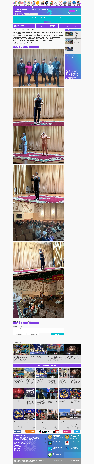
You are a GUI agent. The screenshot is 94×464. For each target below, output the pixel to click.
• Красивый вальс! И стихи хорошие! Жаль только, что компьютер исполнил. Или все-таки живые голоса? (73, 60)
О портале (16, 7)
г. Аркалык (33, 22)
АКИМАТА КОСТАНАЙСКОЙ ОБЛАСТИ (58, 437)
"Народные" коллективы (52, 26)
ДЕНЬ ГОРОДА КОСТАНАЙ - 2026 (18, 422)
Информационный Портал (75, 442)
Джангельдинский (57, 17)
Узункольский (76, 19)
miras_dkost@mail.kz (18, 450)
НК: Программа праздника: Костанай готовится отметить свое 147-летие (64, 423)
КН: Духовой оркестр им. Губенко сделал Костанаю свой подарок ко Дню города (41, 423)
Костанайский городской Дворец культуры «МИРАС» (31, 10)
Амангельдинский (29, 17)
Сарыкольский (68, 19)
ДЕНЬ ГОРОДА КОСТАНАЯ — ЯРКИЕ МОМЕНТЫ (52, 401)
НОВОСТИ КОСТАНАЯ (74, 448)
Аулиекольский (38, 17)
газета (57, 448)
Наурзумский (59, 19)
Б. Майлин (42, 19)
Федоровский (18, 22)
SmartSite (77, 460)
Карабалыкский (18, 19)
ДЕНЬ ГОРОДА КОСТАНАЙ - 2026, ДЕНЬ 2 (63, 401)
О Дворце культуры (64, 26)
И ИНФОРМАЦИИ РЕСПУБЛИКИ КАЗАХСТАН (74, 437)
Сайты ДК (28, 7)
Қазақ (72, 10)
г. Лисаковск (62, 22)
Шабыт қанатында (60, 7)
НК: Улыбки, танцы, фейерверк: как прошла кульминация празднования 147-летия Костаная (72, 357)
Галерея (52, 7)
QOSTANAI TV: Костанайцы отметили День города (36, 357)
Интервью (47, 7)
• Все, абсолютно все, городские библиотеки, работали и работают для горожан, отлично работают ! (73, 56)
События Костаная (30, 26)
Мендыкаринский (50, 19)
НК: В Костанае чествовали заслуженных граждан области (52, 423)
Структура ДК (75, 26)
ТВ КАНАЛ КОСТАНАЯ (57, 442)
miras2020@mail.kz (17, 449)
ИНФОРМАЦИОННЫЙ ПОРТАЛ (20, 26)
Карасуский (26, 19)
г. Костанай (47, 22)
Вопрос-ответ (76, 7)
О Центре (22, 7)
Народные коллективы (37, 7)
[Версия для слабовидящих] (22, 14)
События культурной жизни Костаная (24, 29)
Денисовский (47, 17)
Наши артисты (41, 26)
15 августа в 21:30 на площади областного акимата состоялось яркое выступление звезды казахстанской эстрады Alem (41, 402)
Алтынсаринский (18, 17)
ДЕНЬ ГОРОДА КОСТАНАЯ (17, 401)
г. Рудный (77, 22)
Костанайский (34, 19)
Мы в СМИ (69, 7)
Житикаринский (66, 17)
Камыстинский (76, 17)
